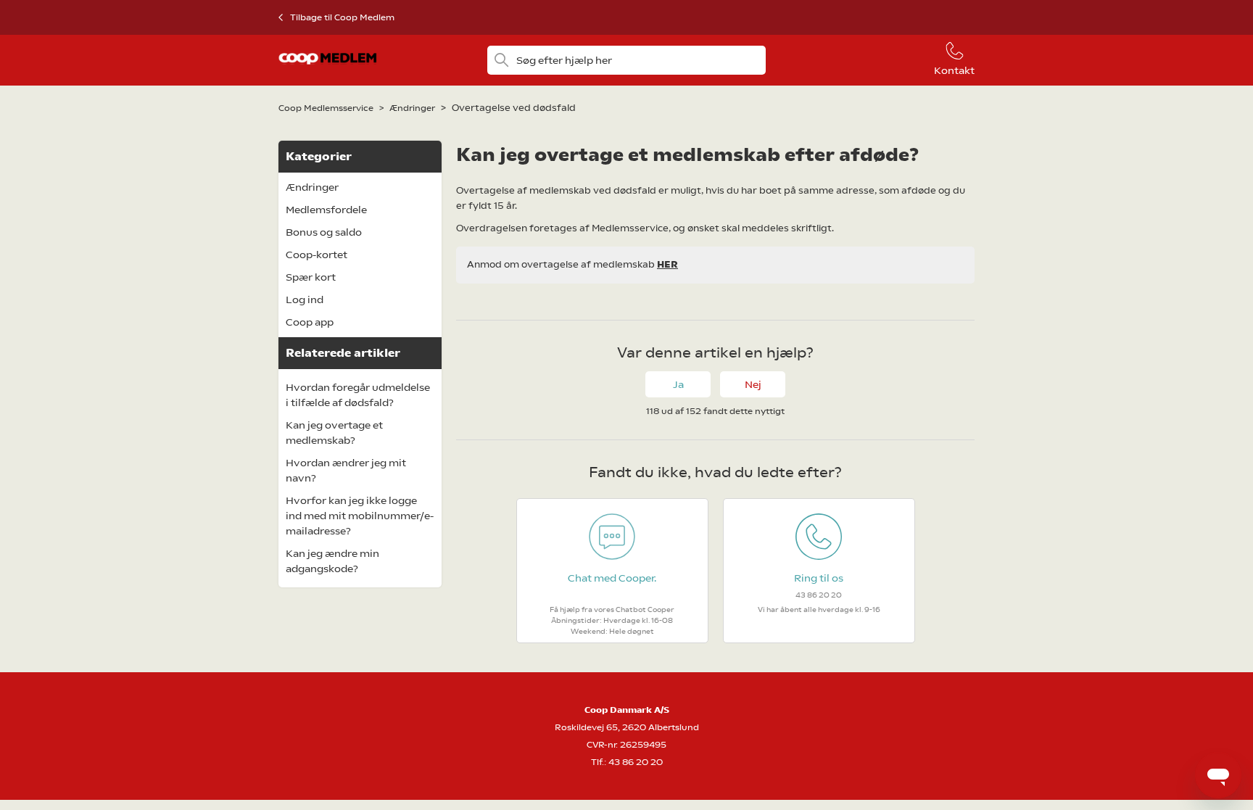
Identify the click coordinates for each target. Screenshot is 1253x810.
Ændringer (412, 108)
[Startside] (327, 68)
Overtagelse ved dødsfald (514, 107)
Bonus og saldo (324, 232)
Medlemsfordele (326, 209)
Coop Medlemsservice (325, 108)
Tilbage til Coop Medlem (342, 17)
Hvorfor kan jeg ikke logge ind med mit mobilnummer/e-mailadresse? (360, 516)
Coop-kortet (316, 254)
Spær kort (311, 277)
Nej (753, 384)
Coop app (310, 322)
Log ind (304, 299)
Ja (678, 384)
